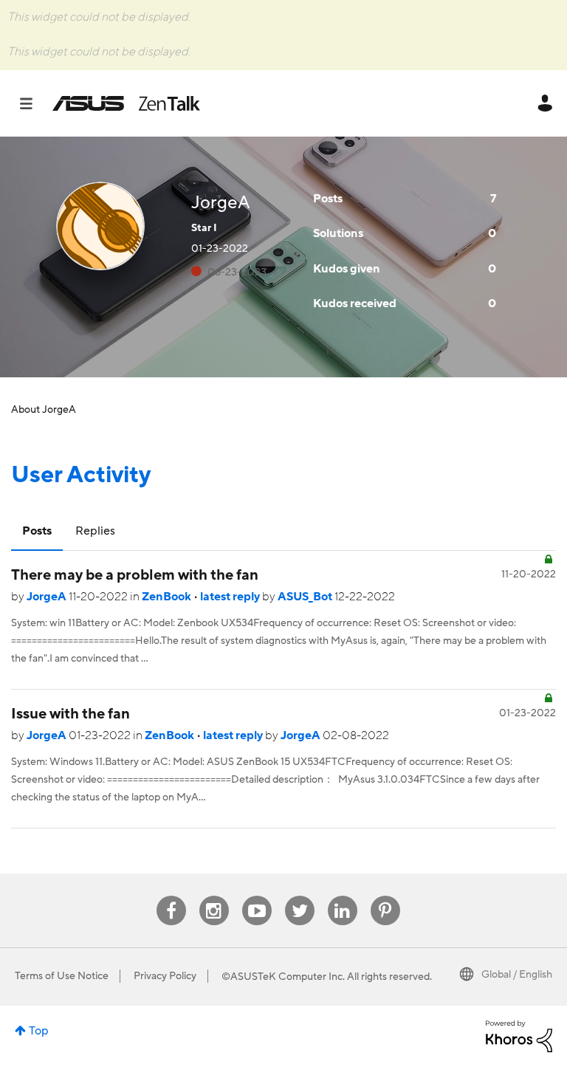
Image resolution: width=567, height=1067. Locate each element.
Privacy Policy (165, 976)
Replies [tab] (95, 531)
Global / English (516, 974)
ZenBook (167, 596)
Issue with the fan (70, 714)
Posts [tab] (37, 531)
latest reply (231, 596)
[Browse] (33, 103)
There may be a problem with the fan (134, 575)
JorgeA (48, 596)
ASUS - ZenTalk (126, 103)
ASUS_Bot (306, 596)
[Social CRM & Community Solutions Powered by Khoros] (519, 1035)
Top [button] (39, 1030)
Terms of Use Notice (62, 976)
